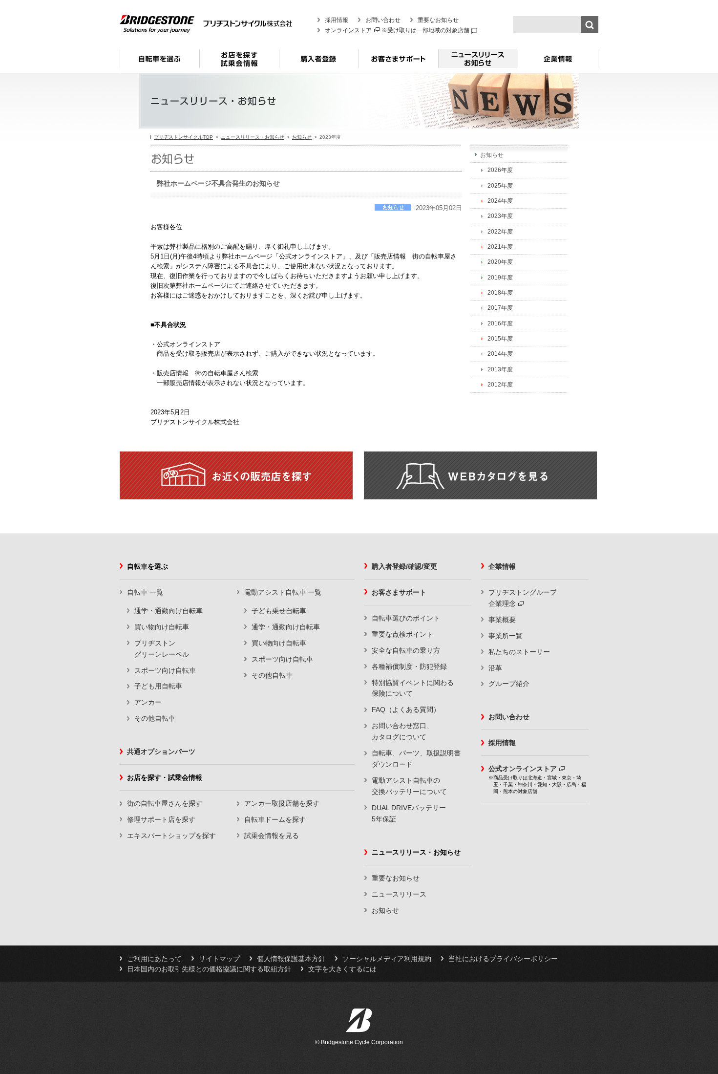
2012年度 (500, 384)
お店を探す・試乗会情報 (239, 62)
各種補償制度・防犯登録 (409, 666)
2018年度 (500, 292)
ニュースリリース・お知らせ (478, 62)
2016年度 (500, 323)
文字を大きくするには (342, 969)
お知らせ (302, 137)
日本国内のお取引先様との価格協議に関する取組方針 (209, 969)
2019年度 (500, 277)
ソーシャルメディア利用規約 (386, 959)
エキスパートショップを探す (171, 835)
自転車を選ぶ (159, 62)
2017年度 (500, 307)
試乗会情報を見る (271, 835)
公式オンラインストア (522, 769)
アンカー (148, 702)
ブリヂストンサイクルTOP (183, 137)
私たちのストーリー (519, 652)
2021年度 (500, 246)
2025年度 (500, 185)
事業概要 (502, 619)
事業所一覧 (505, 636)
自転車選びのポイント (406, 618)
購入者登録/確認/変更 (404, 566)
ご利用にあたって (154, 959)
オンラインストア (348, 30)
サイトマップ (219, 959)
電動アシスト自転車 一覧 (282, 592)
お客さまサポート (398, 62)
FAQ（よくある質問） (406, 709)
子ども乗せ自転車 (279, 611)
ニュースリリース (399, 894)
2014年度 (500, 353)
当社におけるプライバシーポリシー (503, 959)
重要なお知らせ (438, 20)
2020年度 (500, 261)
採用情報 (336, 20)
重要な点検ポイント (402, 634)
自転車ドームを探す (275, 819)
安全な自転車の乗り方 (406, 650)
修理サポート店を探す (161, 819)
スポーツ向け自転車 (165, 670)
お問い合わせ (383, 20)
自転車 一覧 (145, 592)
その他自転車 (154, 718)
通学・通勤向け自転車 (168, 611)
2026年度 (500, 170)
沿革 (495, 668)
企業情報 (558, 62)
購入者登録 (319, 62)
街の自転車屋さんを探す (164, 803)
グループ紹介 (508, 683)
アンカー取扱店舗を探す (281, 803)
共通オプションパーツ (161, 751)
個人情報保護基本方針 (291, 959)
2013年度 (500, 369)
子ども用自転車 (158, 686)
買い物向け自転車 (161, 627)
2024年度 (500, 200)
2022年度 (500, 231)
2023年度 (500, 216)
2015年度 (500, 338)
